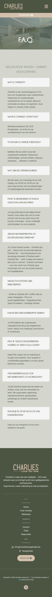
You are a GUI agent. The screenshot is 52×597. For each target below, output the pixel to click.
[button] (46, 6)
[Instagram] (26, 587)
